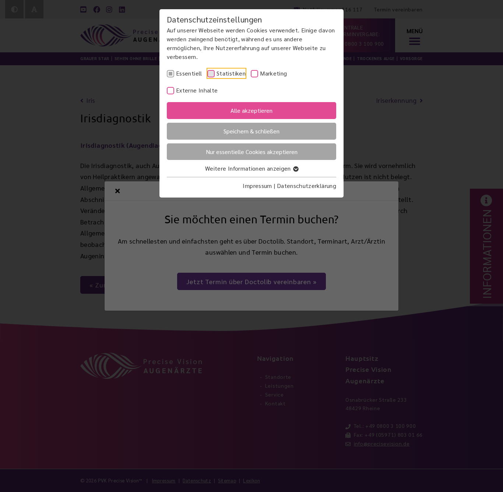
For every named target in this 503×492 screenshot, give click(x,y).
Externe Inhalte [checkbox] (197, 90)
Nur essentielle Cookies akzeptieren (252, 152)
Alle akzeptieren (251, 110)
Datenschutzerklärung (306, 185)
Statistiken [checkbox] (231, 73)
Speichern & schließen (251, 131)
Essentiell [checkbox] (189, 73)
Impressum (257, 185)
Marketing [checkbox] (273, 73)
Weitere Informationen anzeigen (248, 168)
